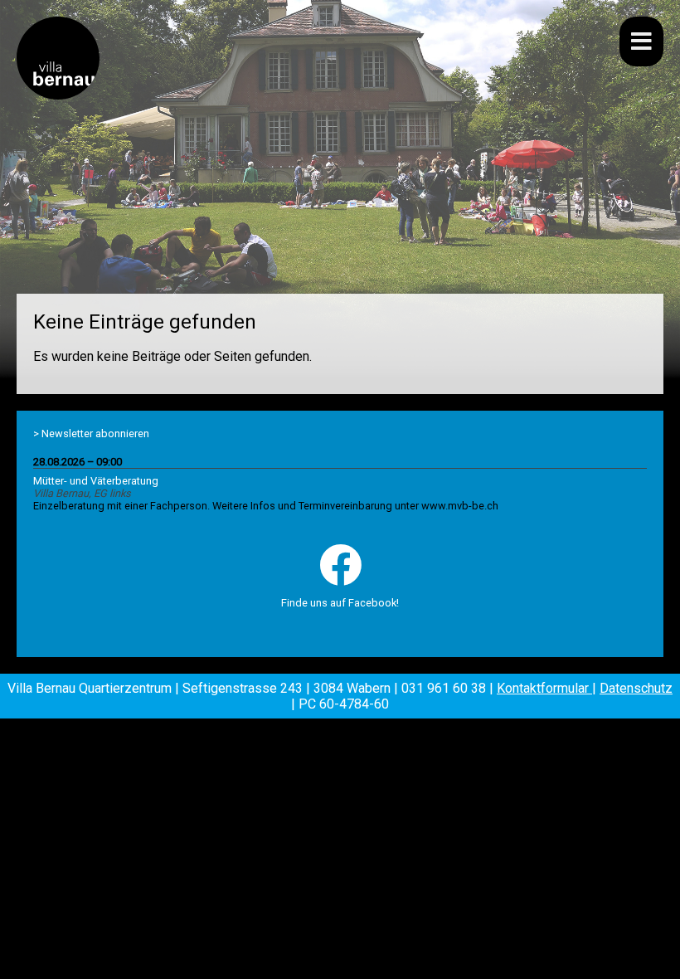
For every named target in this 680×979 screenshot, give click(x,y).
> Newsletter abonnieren (91, 433)
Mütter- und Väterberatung (95, 481)
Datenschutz (636, 688)
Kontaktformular (544, 688)
